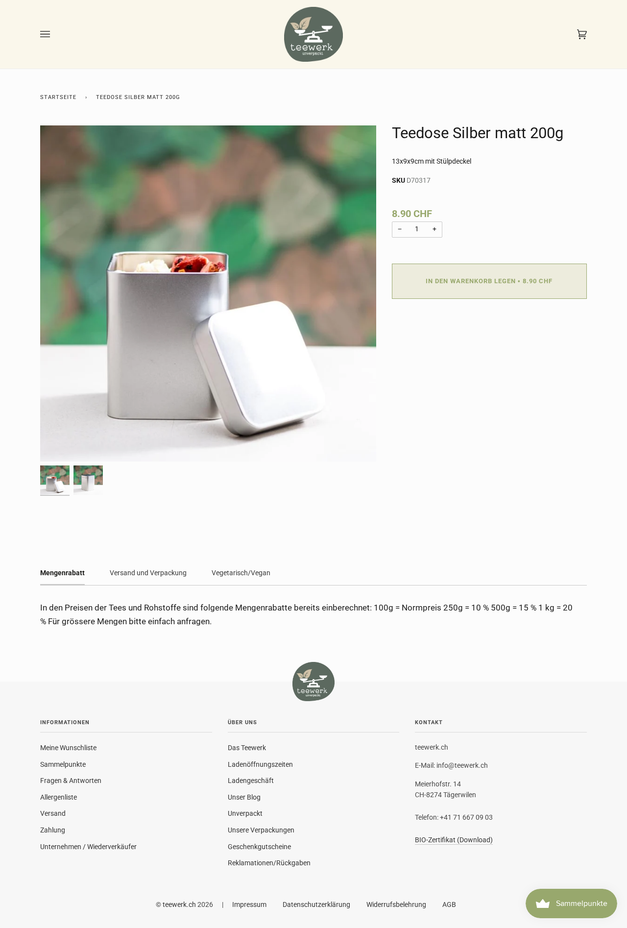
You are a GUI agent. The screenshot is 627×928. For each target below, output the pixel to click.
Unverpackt (245, 813)
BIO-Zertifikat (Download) (454, 840)
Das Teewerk (247, 748)
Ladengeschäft (251, 780)
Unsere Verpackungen (261, 830)
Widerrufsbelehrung (396, 904)
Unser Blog (244, 797)
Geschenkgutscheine (259, 847)
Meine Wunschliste (68, 748)
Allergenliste (58, 797)
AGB (449, 904)
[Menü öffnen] (55, 34)
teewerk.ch (179, 904)
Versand (53, 813)
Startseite (58, 97)
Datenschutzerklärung (316, 904)
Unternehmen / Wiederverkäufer (88, 847)
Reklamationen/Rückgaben (269, 863)
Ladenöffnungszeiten (260, 764)
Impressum (249, 904)
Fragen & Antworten (70, 780)
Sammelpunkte (63, 764)
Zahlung (52, 830)
